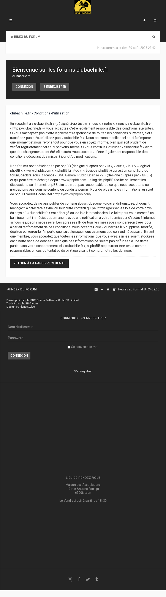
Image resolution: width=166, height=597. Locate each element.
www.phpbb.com (73, 180)
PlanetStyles (27, 306)
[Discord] (70, 579)
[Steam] (87, 579)
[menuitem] (155, 20)
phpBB (29, 300)
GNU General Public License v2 (81, 175)
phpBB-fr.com (29, 303)
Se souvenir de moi (84, 347)
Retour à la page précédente (39, 263)
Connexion (24, 86)
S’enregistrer (55, 86)
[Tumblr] (96, 579)
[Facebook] (78, 579)
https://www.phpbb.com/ (73, 194)
